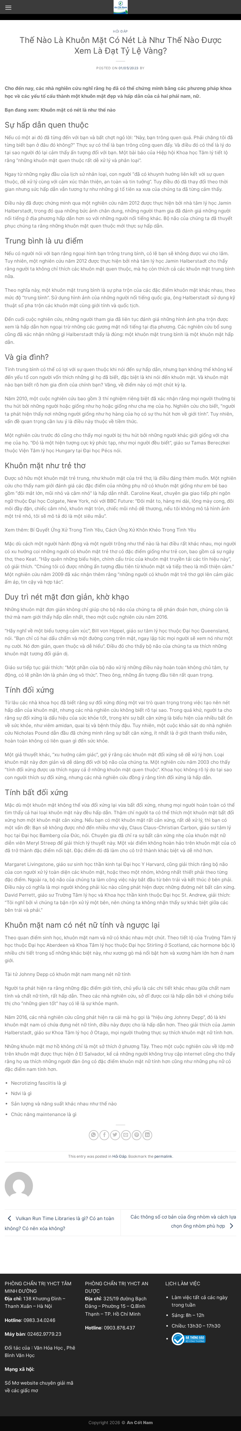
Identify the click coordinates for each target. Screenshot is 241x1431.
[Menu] (8, 7)
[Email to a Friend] (126, 1135)
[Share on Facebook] (104, 1135)
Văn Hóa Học (48, 1348)
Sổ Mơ (12, 1383)
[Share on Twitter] (115, 1135)
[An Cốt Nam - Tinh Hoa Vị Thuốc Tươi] (120, 7)
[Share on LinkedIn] (147, 1135)
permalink (163, 1156)
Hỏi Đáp (120, 31)
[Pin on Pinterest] (137, 1135)
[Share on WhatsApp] (94, 1135)
